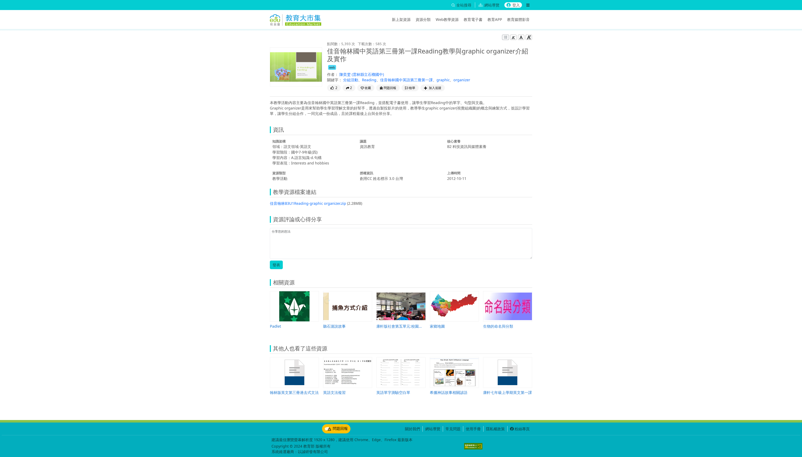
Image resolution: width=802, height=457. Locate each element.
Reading (369, 79)
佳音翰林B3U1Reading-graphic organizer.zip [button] (308, 203)
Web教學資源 (447, 19)
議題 (363, 141)
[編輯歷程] (505, 37)
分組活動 (350, 79)
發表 (276, 264)
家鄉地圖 (437, 326)
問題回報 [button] (390, 88)
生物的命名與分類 (498, 326)
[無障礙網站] (473, 446)
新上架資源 (401, 19)
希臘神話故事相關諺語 (448, 392)
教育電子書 (473, 19)
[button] (365, 87)
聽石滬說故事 (334, 326)
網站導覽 (432, 428)
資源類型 (279, 173)
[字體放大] (528, 37)
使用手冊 (473, 428)
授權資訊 (366, 173)
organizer (461, 79)
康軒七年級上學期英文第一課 (507, 392)
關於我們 (412, 428)
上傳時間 (454, 173)
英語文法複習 (334, 392)
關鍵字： (334, 79)
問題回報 (340, 428)
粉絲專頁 (522, 428)
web (332, 67)
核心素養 (454, 141)
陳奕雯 (345, 74)
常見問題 (453, 428)
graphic (443, 79)
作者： (332, 74)
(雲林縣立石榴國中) (368, 74)
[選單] (528, 5)
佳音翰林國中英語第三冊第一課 (406, 79)
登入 (516, 5)
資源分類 (423, 19)
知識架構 (279, 141)
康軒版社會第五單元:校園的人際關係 (400, 326)
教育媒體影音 (518, 19)
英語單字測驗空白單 (393, 392)
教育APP (494, 19)
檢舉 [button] (412, 88)
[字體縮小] (513, 37)
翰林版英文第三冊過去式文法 (294, 392)
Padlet (275, 326)
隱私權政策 (495, 428)
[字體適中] (521, 37)
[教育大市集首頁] (295, 19)
